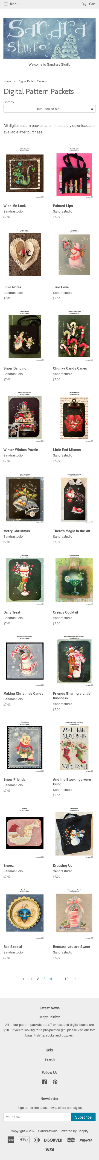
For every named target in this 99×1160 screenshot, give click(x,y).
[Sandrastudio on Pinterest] (55, 1082)
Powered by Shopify (73, 1131)
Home (7, 81)
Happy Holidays (49, 1017)
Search (49, 1059)
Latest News (50, 1008)
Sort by (8, 101)
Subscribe (83, 1117)
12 (66, 978)
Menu (14, 3)
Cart (92, 3)
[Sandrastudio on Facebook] (44, 1082)
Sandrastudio (48, 1131)
